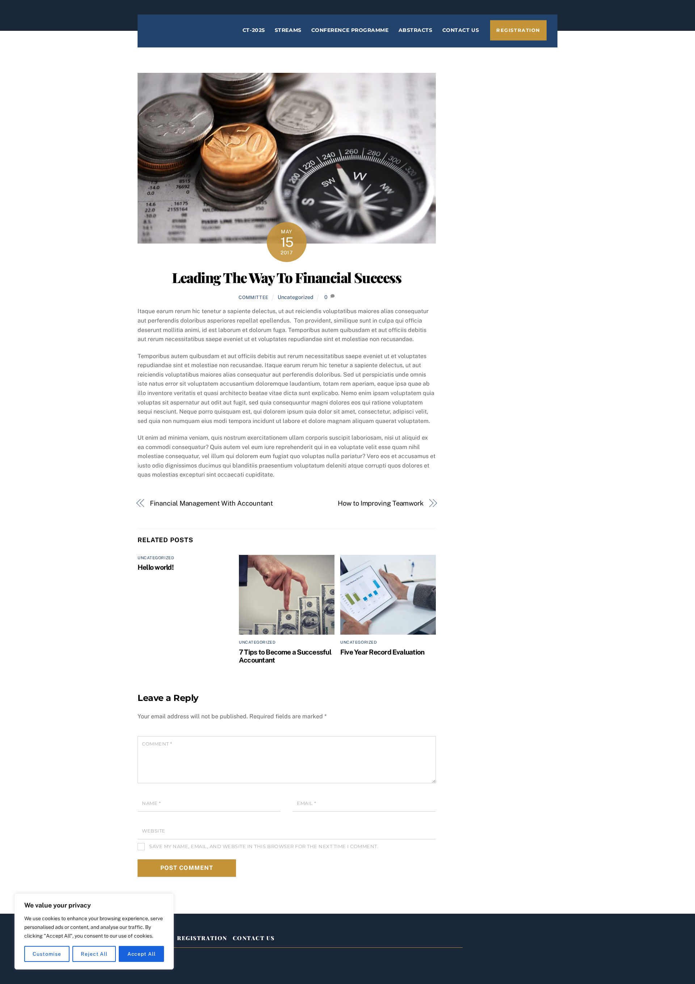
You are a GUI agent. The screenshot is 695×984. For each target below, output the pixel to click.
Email (306, 803)
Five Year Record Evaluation (382, 652)
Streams (288, 30)
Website (153, 831)
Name (151, 803)
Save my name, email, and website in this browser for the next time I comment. (263, 846)
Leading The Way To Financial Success (286, 277)
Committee (254, 297)
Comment (157, 744)
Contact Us (460, 30)
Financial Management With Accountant (211, 503)
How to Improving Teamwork (381, 503)
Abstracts (416, 30)
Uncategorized (295, 297)
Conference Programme (350, 30)
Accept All (141, 954)
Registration (518, 30)
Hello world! (155, 567)
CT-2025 (254, 30)
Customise (47, 954)
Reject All (94, 954)
